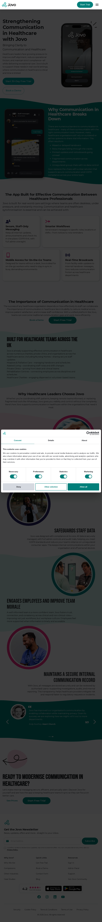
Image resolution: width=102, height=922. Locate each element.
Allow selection (51, 487)
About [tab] (84, 440)
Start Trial (85, 4)
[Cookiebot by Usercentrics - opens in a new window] (88, 433)
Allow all (83, 487)
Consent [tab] (17, 440)
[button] (97, 5)
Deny (18, 487)
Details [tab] (51, 440)
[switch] (38, 476)
